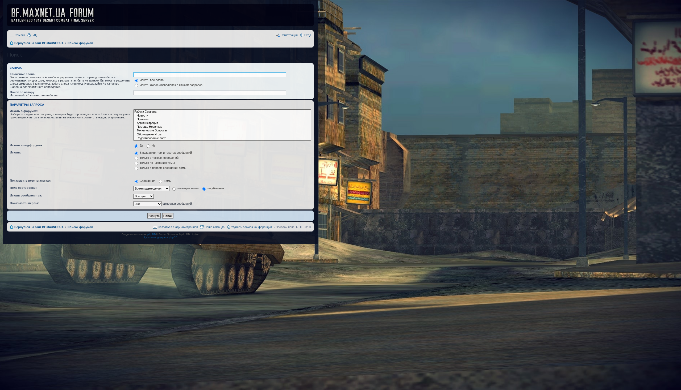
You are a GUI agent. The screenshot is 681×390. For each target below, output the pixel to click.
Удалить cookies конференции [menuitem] (251, 227)
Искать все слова (151, 80)
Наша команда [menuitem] (215, 227)
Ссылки (20, 35)
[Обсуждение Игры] (222, 134)
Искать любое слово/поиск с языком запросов (170, 85)
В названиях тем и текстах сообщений (165, 152)
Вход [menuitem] (307, 35)
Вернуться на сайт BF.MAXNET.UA (39, 227)
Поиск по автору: (22, 92)
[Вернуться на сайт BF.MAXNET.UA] (56, 15)
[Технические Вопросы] (222, 130)
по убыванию (216, 188)
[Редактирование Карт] (222, 138)
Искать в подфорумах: (26, 145)
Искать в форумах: (24, 111)
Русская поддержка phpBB (160, 237)
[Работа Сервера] (222, 112)
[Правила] (222, 119)
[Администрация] (222, 123)
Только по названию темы (157, 162)
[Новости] (222, 116)
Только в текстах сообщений (158, 157)
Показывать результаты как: (30, 180)
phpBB (151, 234)
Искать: (15, 152)
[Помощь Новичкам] (222, 127)
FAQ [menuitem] (35, 35)
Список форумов (80, 227)
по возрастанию (188, 188)
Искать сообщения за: (26, 195)
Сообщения (147, 180)
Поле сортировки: (23, 187)
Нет (154, 145)
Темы (167, 180)
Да (141, 145)
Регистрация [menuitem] (289, 35)
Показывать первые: (25, 203)
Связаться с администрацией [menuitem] (178, 227)
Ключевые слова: (23, 74)
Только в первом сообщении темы (162, 167)
